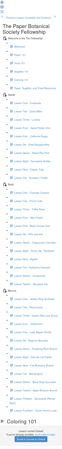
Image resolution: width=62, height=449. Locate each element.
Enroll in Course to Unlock (31, 439)
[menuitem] (2, 8)
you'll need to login (45, 434)
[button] (2, 3)
